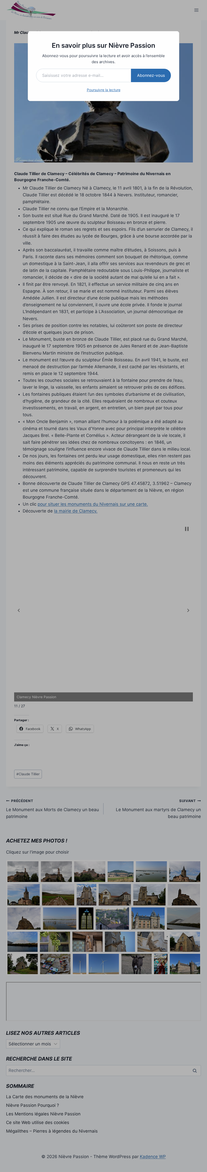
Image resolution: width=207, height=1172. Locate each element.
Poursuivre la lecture (103, 90)
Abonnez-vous (151, 75)
